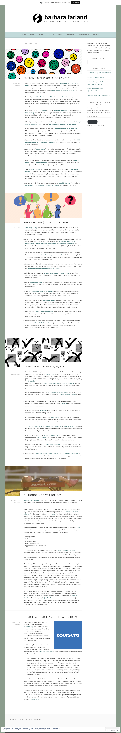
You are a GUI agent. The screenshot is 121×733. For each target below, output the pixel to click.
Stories (41, 35)
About (31, 35)
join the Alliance (50, 598)
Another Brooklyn (68, 383)
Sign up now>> (35, 699)
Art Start (63, 404)
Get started (76, 2)
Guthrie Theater (34, 169)
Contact (96, 35)
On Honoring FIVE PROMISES (43, 495)
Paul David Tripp (70, 426)
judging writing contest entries (47, 453)
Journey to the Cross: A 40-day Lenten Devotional (43, 426)
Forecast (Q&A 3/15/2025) (95, 77)
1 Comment (17, 230)
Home (24, 35)
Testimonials (83, 35)
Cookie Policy (42, 730)
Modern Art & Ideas (46, 652)
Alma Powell (50, 514)
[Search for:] (99, 62)
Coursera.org (28, 627)
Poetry (51, 35)
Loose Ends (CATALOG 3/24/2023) (45, 366)
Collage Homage (60, 110)
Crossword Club (36, 282)
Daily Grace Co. (30, 185)
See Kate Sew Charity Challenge (41, 291)
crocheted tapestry (53, 444)
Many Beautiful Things (52, 435)
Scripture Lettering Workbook (48, 185)
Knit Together (31, 381)
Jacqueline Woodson (52, 383)
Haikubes (43, 410)
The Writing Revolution (70, 453)
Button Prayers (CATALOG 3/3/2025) (47, 78)
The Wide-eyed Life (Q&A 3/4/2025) (98, 95)
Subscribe (92, 122)
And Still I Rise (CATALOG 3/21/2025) (99, 72)
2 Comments (17, 85)
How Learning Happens (66, 550)
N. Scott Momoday (66, 97)
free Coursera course (68, 394)
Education (70, 35)
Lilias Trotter (41, 438)
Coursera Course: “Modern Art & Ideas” (51, 616)
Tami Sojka (42, 110)
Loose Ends (50, 374)
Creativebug (29, 113)
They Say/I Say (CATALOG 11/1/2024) (47, 222)
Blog (60, 35)
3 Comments (17, 624)
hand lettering (64, 183)
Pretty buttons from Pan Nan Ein (63, 90)
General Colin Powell (31, 500)
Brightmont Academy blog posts (56, 273)
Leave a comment (15, 374)
